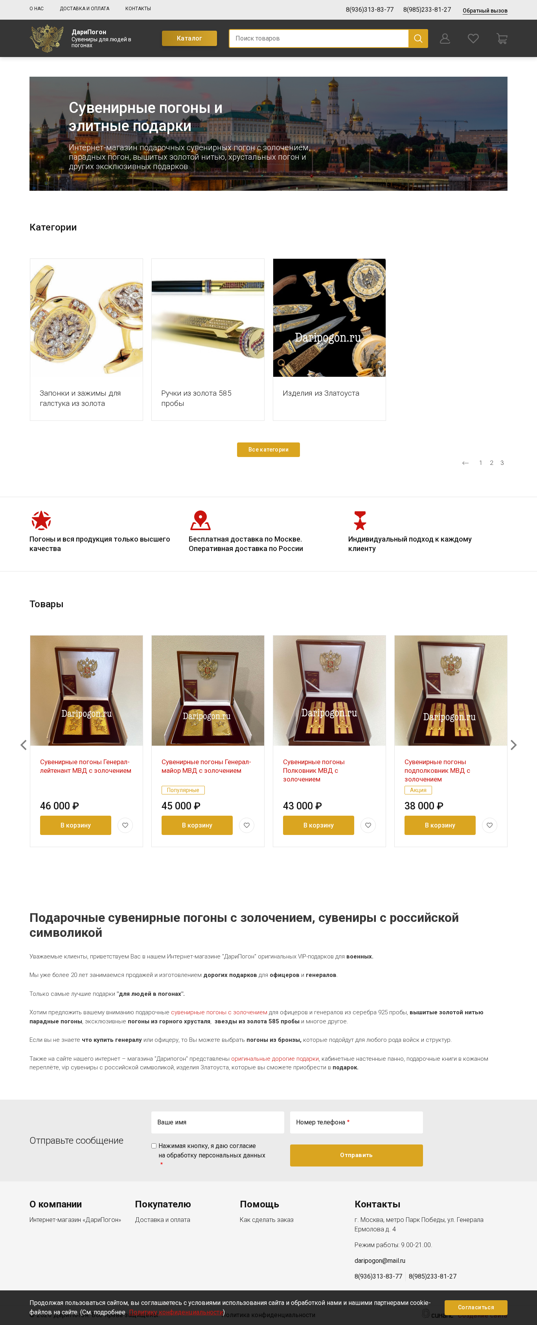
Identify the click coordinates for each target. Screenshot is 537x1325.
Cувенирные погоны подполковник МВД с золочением (437, 770)
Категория (86, 317)
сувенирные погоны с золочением (219, 1012)
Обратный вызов (485, 10)
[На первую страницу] (465, 463)
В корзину (76, 825)
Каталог (189, 38)
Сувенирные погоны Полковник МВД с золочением (314, 770)
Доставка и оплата (84, 8)
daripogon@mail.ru (380, 1260)
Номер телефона (320, 1122)
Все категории (268, 449)
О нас (36, 8)
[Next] (512, 745)
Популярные (183, 790)
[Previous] (24, 745)
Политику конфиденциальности (176, 1312)
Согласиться (476, 1307)
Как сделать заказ (267, 1220)
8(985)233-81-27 (427, 9)
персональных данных (232, 1155)
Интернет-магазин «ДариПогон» (75, 1220)
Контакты (138, 8)
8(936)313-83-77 (370, 9)
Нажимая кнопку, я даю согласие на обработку (211, 1150)
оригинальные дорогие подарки (275, 1058)
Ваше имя (171, 1122)
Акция (418, 790)
